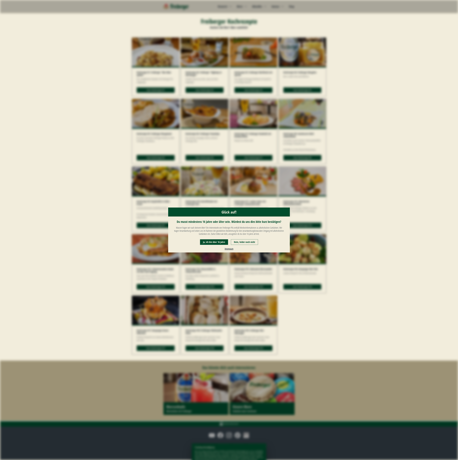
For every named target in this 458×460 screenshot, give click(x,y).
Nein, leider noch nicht (244, 242)
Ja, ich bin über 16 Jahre (214, 242)
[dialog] (229, 230)
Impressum (229, 248)
